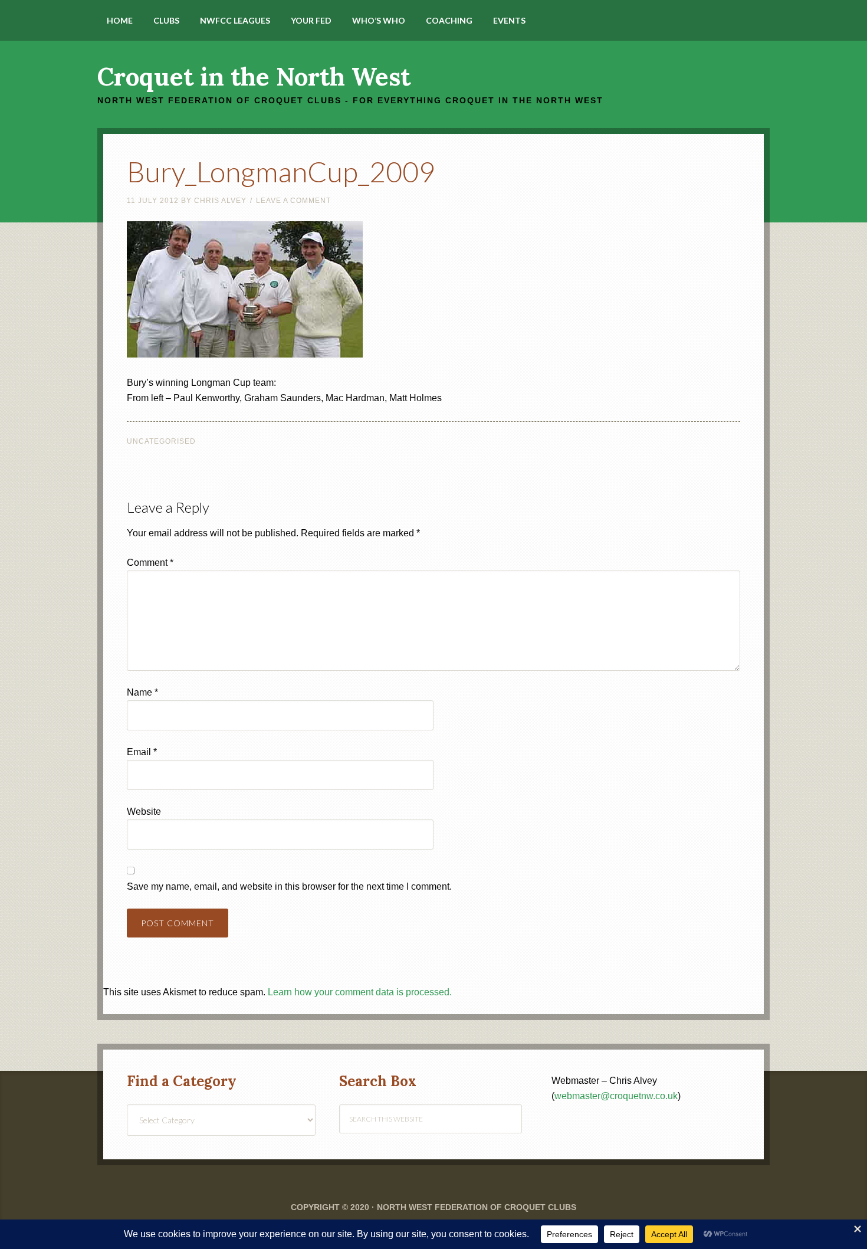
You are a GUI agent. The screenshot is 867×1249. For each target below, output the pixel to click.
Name (142, 692)
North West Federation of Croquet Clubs (476, 1207)
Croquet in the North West (253, 77)
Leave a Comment (293, 200)
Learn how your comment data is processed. (360, 992)
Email (142, 752)
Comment (150, 563)
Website (144, 812)
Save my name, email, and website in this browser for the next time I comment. (289, 886)
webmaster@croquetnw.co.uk (616, 1096)
